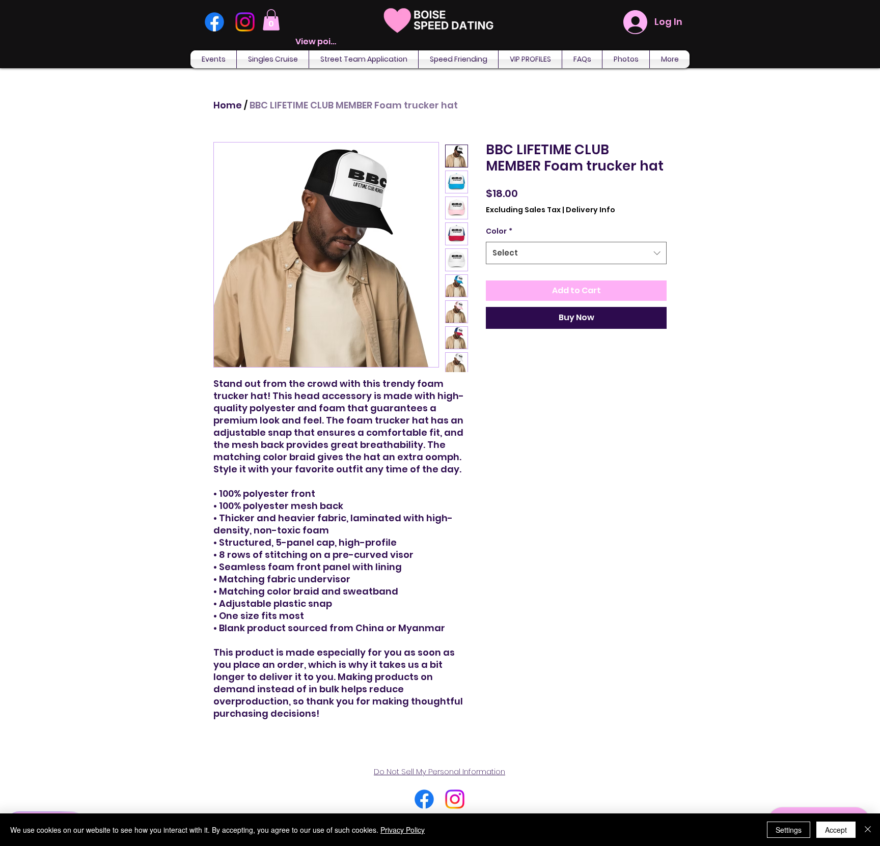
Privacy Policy (402, 830)
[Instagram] (245, 22)
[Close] (868, 830)
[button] (271, 20)
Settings (789, 830)
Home (227, 105)
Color (499, 231)
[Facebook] (214, 22)
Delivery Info (590, 210)
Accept (836, 830)
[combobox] (576, 253)
